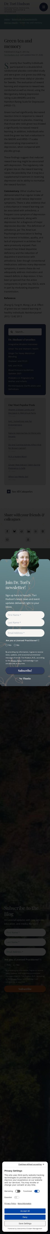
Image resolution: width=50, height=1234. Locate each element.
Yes (9, 645)
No (18, 645)
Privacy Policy (16, 660)
